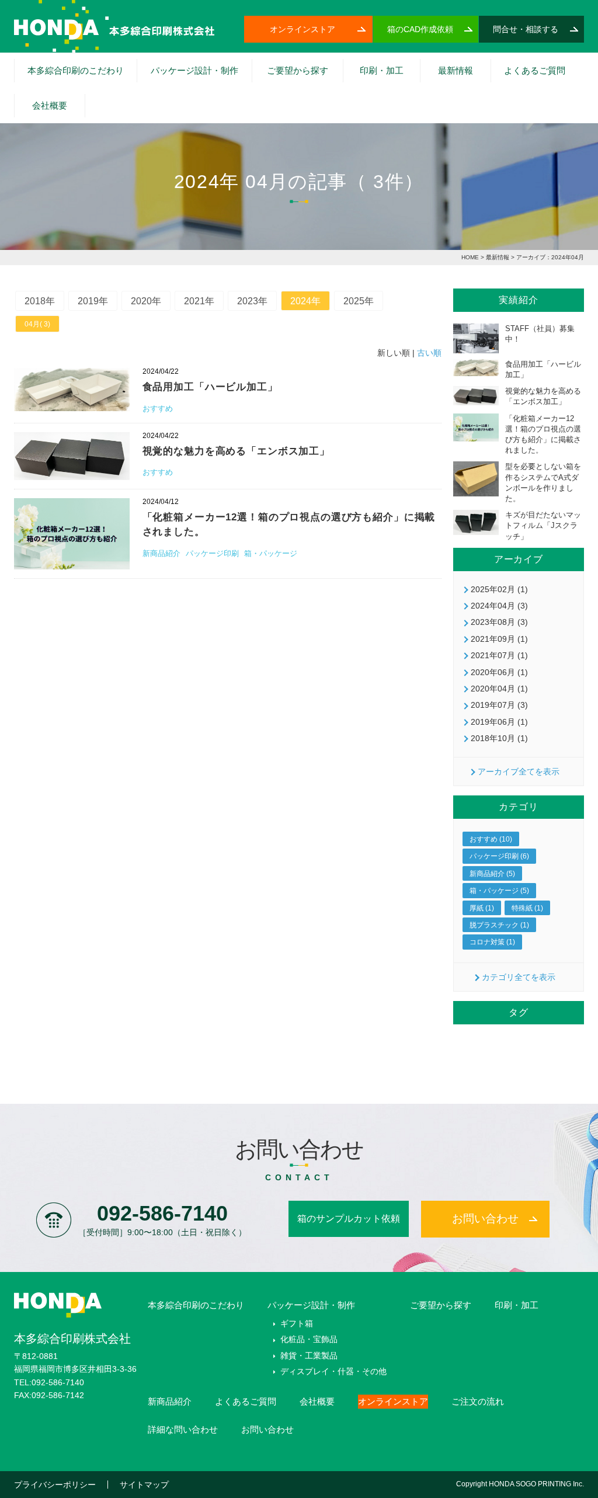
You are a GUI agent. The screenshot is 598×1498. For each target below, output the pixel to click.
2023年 (252, 301)
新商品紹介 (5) (492, 874)
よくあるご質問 (534, 70)
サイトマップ (144, 1484)
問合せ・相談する (525, 29)
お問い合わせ (485, 1218)
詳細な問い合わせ (183, 1429)
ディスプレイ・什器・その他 (333, 1371)
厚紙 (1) (482, 908)
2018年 (40, 301)
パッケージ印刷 (213, 553)
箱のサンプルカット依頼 (348, 1219)
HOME (470, 257)
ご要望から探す (297, 70)
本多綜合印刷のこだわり (75, 70)
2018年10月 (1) (499, 738)
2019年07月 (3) (499, 705)
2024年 (305, 301)
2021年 (199, 301)
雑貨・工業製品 (309, 1355)
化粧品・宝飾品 (284, 100)
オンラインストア (302, 29)
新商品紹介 (162, 553)
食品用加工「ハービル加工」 (210, 386)
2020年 (146, 301)
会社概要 (49, 105)
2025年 (358, 301)
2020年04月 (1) (499, 688)
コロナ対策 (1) (492, 942)
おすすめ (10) (491, 839)
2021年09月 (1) (499, 639)
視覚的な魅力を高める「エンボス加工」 (236, 451)
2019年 (93, 301)
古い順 (429, 352)
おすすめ (157, 408)
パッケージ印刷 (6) (499, 856)
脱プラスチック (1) (499, 925)
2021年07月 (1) (499, 655)
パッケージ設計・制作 (194, 70)
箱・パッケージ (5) (499, 891)
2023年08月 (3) (499, 622)
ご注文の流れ (477, 1401)
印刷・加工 (382, 70)
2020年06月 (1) (499, 672)
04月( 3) (37, 324)
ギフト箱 (164, 100)
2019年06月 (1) (499, 722)
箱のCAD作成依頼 (420, 29)
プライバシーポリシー (55, 1484)
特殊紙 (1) (527, 908)
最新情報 (455, 70)
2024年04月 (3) (499, 605)
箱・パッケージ (270, 553)
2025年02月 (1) (499, 589)
